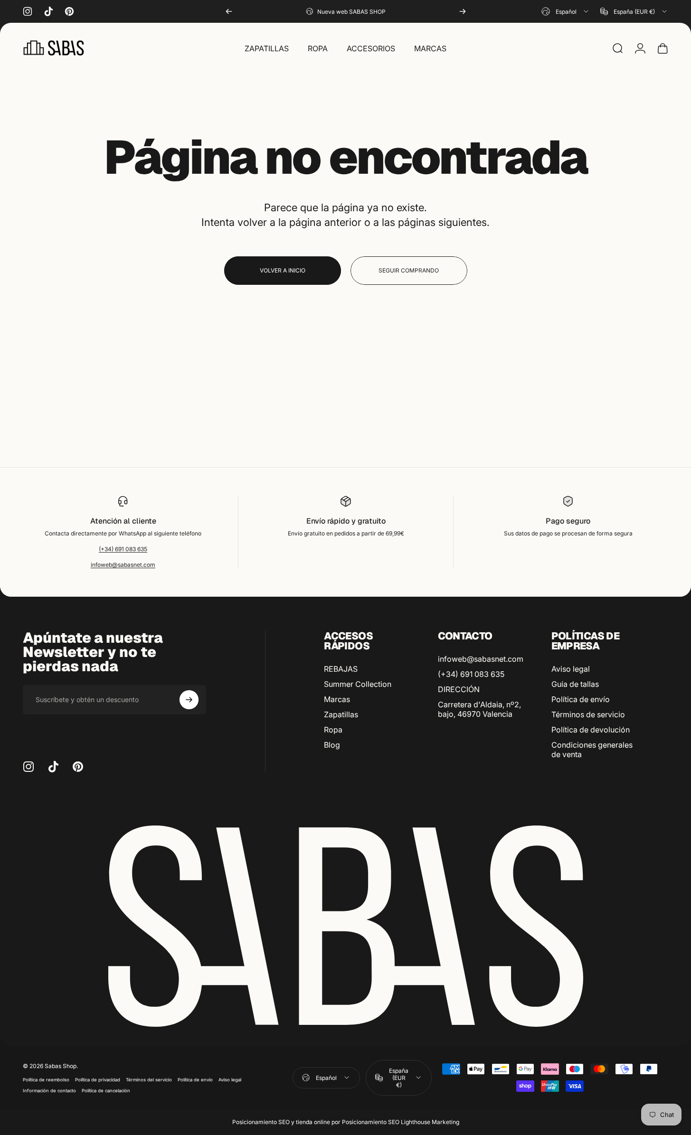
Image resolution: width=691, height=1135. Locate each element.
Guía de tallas (575, 684)
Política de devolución (590, 729)
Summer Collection (357, 684)
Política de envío (580, 699)
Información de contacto (49, 1090)
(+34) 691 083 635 (123, 549)
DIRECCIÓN (459, 689)
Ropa (333, 729)
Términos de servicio (588, 714)
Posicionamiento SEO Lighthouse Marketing (400, 1122)
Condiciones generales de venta (592, 749)
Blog (332, 745)
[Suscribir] (189, 699)
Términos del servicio (149, 1079)
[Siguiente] (462, 11)
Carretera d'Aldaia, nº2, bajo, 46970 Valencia (479, 709)
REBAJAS (341, 669)
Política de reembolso (46, 1079)
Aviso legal (570, 669)
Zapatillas (341, 714)
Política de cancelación (106, 1090)
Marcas (337, 699)
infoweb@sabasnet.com (123, 564)
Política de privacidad (97, 1079)
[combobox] (565, 11)
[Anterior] (228, 11)
